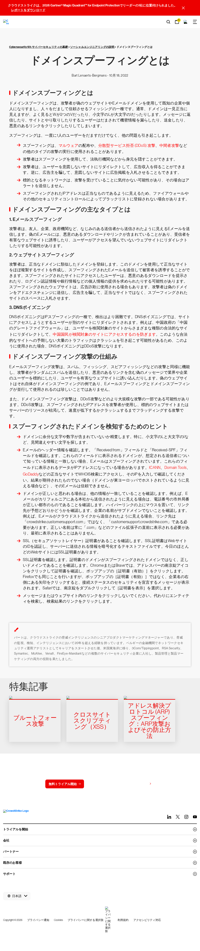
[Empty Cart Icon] (186, 22)
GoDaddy (31, 474)
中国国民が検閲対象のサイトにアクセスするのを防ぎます (104, 334)
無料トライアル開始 (63, 784)
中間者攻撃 (169, 145)
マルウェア (69, 145)
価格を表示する (137, 784)
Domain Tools (175, 467)
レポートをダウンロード (28, 10)
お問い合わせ (101, 784)
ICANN (155, 467)
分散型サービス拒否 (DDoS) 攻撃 (126, 145)
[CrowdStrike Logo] (6, 22)
